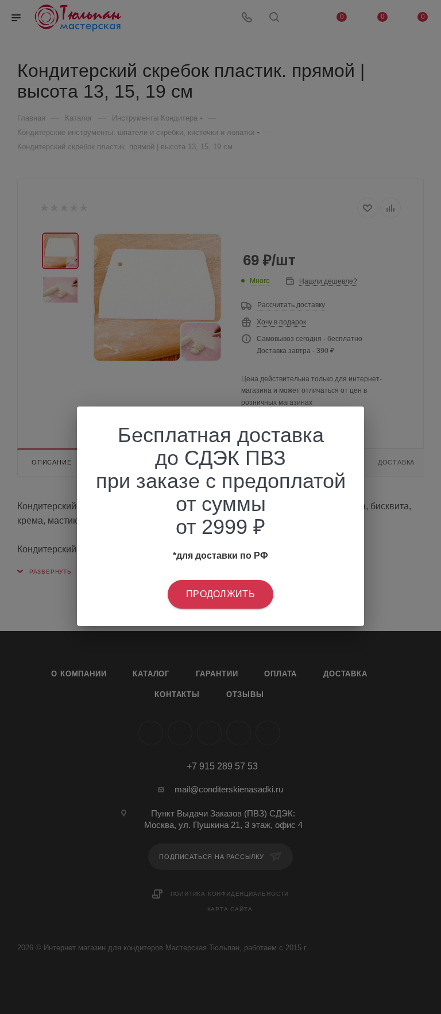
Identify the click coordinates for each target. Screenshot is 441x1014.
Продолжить (220, 594)
